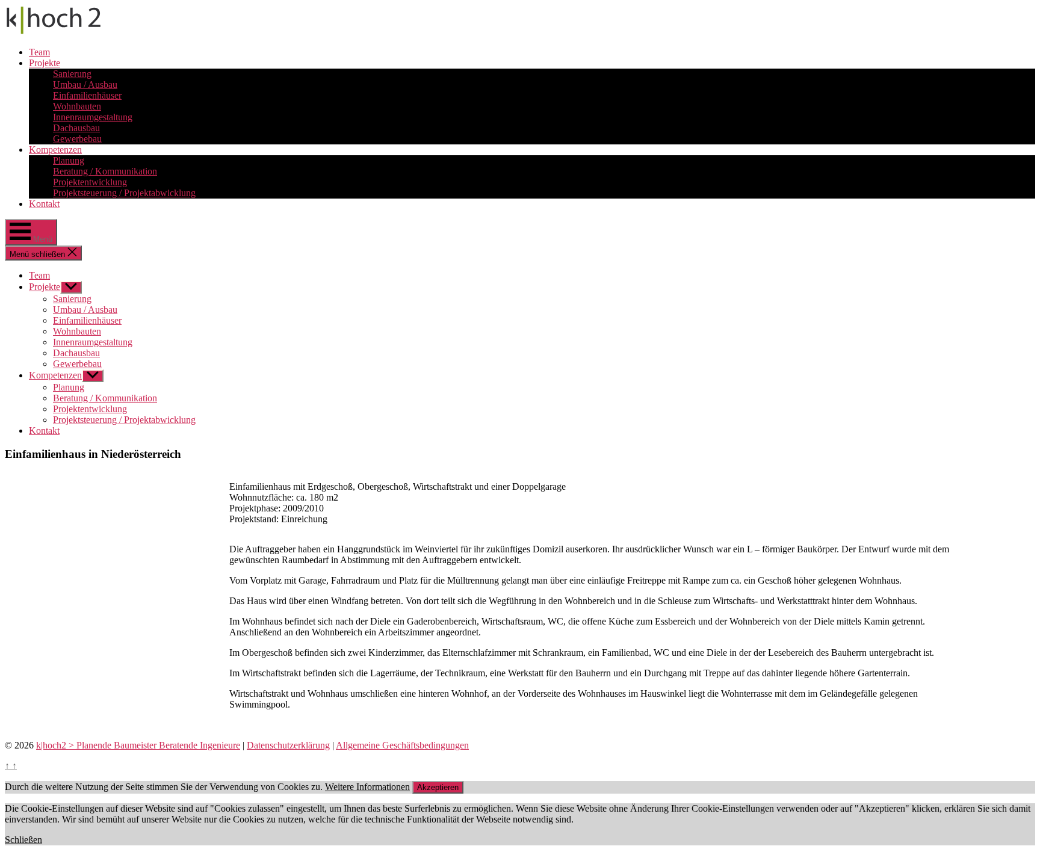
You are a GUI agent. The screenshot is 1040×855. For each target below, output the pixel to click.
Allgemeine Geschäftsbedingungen (402, 745)
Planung (68, 160)
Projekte (44, 63)
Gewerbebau (77, 139)
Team (39, 52)
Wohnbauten (77, 106)
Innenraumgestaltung (92, 117)
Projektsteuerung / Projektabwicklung (124, 193)
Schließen (23, 840)
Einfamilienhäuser (87, 95)
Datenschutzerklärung (288, 745)
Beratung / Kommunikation (105, 171)
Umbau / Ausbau (85, 84)
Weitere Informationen (367, 787)
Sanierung (72, 74)
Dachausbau (76, 128)
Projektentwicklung (90, 182)
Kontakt (44, 204)
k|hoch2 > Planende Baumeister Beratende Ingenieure (138, 745)
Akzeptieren (438, 787)
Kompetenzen (55, 149)
